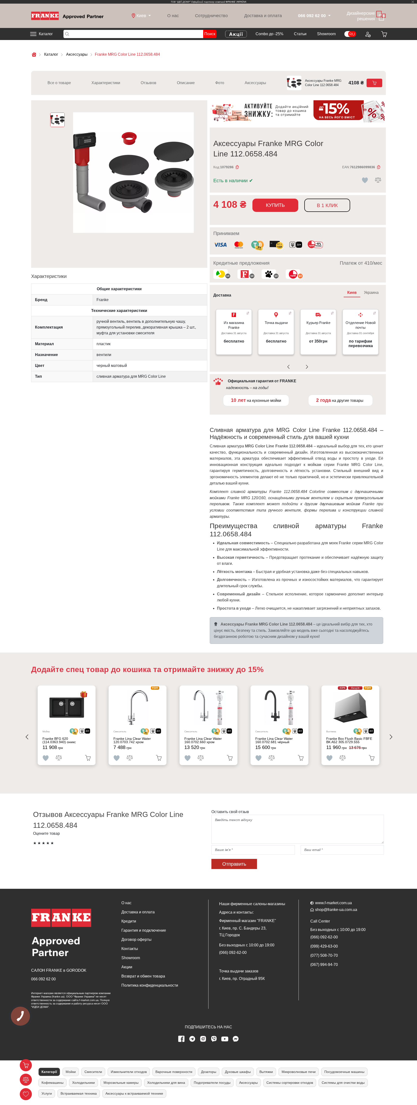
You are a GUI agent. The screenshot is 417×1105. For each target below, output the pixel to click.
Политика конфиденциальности (149, 985)
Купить (275, 205)
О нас (173, 15)
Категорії (49, 1072)
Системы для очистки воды (343, 1083)
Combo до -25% (269, 34)
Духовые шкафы (238, 1072)
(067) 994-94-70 (324, 965)
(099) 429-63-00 (324, 946)
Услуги (47, 1093)
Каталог (46, 34)
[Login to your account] (367, 34)
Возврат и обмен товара (143, 976)
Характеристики (105, 83)
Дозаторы (208, 1072)
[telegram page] (192, 1039)
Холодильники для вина (166, 1083)
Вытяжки (266, 1072)
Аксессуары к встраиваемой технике (134, 1093)
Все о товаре (59, 83)
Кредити (128, 921)
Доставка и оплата (263, 15)
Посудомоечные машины (344, 1072)
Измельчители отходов (129, 1072)
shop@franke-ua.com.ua (336, 910)
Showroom (326, 34)
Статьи (300, 34)
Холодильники (83, 1083)
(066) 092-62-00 (233, 952)
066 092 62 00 (43, 979)
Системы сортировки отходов (289, 1083)
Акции (126, 967)
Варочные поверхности (173, 1072)
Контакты (129, 949)
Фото (219, 83)
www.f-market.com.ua (333, 903)
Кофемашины (52, 1083)
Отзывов (148, 83)
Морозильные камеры (121, 1083)
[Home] (67, 15)
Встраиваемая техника (79, 1093)
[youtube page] (225, 1039)
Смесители (93, 1072)
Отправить (234, 864)
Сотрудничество (211, 15)
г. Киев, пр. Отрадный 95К (242, 979)
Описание (186, 83)
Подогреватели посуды (212, 1083)
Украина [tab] (371, 292)
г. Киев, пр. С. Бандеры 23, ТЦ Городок (242, 931)
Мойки (71, 1072)
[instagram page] (203, 1039)
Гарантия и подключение (143, 930)
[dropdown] (329, 16)
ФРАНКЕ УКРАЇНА (236, 1)
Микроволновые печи (299, 1072)
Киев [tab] (352, 292)
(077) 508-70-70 (324, 955)
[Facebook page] (181, 1039)
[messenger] (235, 1039)
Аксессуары (255, 83)
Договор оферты (136, 939)
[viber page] (214, 1039)
